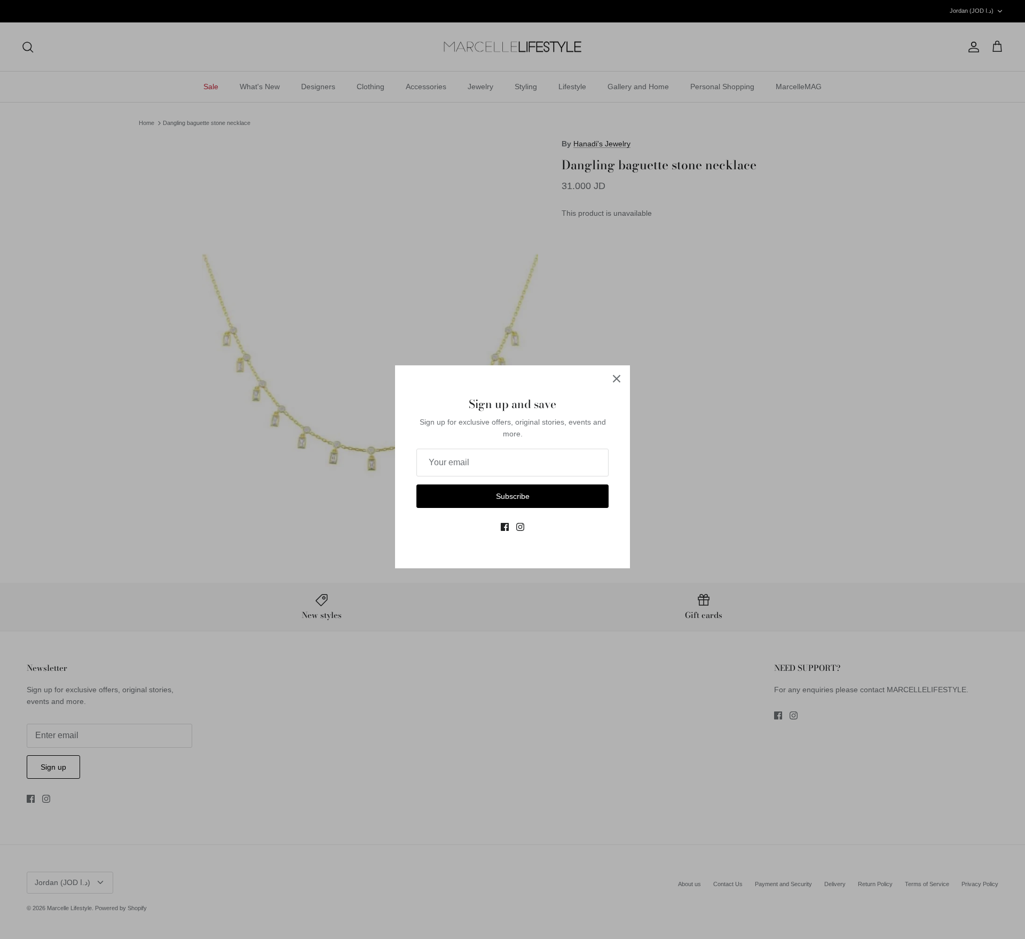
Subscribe (513, 496)
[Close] (616, 378)
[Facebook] (505, 527)
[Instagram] (520, 527)
